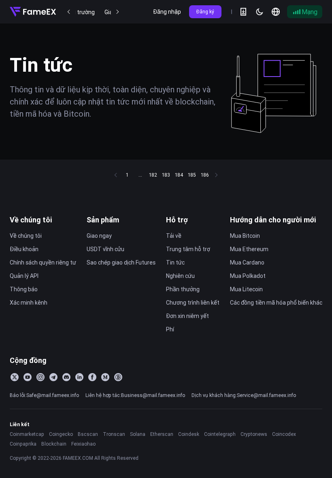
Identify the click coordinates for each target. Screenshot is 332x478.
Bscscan (88, 434)
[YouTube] (27, 377)
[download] (243, 12)
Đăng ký (205, 12)
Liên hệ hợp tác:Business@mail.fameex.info (135, 395)
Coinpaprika (23, 444)
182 (153, 175)
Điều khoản (24, 249)
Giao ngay (99, 235)
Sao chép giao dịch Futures (121, 262)
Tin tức (175, 262)
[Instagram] (40, 377)
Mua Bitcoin (245, 235)
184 (179, 175)
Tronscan (114, 434)
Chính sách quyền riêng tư (43, 262)
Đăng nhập (167, 11)
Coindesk (188, 434)
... (140, 175)
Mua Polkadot (248, 276)
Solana (137, 434)
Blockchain (53, 444)
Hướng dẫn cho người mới (273, 219)
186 (205, 175)
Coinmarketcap (27, 434)
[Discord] (66, 377)
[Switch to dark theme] (259, 12)
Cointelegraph (220, 434)
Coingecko (61, 434)
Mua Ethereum (249, 249)
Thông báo (24, 289)
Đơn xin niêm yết (187, 316)
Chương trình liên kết (192, 302)
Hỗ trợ (177, 219)
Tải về (173, 235)
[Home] (33, 12)
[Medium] (105, 377)
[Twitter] (14, 377)
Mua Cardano (247, 262)
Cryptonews (253, 434)
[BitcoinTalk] (118, 377)
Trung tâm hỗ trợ (188, 249)
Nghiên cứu (180, 276)
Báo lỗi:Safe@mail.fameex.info (44, 395)
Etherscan (161, 434)
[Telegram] (53, 377)
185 (192, 175)
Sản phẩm (103, 219)
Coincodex (284, 434)
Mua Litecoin (246, 289)
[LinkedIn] (79, 377)
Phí (170, 329)
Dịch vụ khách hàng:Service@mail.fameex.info (244, 395)
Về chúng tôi (31, 219)
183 (166, 175)
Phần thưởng (183, 289)
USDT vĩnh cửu (105, 249)
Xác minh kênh (28, 302)
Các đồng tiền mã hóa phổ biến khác (276, 302)
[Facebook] (92, 377)
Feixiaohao (83, 444)
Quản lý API (24, 276)
